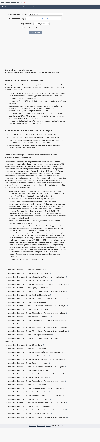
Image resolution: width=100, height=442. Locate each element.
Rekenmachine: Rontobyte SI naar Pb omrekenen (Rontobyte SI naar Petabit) (35, 381)
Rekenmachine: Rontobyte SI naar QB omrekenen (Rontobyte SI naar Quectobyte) (31, 339)
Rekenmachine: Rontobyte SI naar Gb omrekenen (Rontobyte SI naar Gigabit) (34, 367)
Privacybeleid (41, 426)
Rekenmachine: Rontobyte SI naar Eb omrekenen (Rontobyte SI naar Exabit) (34, 388)
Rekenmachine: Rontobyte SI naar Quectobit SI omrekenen (27, 413)
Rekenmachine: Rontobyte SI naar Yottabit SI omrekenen (27, 399)
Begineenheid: (26, 24)
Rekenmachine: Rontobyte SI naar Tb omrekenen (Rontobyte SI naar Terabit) (34, 374)
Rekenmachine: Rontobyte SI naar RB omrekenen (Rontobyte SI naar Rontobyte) (36, 331)
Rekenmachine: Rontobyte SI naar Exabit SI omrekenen (26, 385)
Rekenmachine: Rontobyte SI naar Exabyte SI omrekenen (27, 309)
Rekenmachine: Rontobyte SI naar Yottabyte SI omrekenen (27, 324)
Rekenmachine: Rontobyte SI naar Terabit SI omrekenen (26, 370)
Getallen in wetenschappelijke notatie (36, 28)
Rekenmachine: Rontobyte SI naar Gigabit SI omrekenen (26, 363)
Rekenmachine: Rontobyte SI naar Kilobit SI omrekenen (26, 349)
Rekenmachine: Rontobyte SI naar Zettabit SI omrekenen (27, 392)
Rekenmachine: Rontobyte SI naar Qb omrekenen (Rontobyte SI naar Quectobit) (36, 417)
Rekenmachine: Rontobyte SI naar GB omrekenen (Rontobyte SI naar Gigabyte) (35, 291)
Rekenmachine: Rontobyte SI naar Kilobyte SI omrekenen (27, 273)
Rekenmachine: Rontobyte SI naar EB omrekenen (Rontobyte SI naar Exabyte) (35, 313)
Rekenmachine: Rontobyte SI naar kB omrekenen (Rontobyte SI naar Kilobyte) (35, 277)
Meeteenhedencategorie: (17, 14)
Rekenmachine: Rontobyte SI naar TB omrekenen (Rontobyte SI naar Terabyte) (35, 299)
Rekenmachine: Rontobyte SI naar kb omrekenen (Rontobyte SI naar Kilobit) (34, 352)
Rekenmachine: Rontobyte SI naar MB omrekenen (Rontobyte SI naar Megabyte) (36, 284)
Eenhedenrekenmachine (37, 7)
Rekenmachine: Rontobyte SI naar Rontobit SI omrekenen (27, 406)
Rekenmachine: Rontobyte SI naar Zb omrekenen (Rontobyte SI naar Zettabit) (35, 395)
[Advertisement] (35, 50)
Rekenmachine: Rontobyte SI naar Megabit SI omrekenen (27, 356)
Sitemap (48, 426)
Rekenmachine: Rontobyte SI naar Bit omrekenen (24, 345)
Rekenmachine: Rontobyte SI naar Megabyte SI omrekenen (27, 281)
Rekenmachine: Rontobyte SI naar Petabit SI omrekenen (26, 377)
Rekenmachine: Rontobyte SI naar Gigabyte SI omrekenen (27, 288)
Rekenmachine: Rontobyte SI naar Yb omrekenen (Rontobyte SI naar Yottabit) (35, 403)
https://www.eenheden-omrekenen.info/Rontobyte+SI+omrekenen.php (32, 72)
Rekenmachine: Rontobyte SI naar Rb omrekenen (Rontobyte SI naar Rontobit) (35, 410)
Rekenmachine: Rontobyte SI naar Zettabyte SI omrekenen (27, 317)
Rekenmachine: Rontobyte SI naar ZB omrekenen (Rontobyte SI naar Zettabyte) (36, 320)
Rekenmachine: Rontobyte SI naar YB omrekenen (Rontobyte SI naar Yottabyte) (36, 327)
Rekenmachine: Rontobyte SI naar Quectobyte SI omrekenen (28, 335)
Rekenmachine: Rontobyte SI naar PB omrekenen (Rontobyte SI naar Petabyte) (35, 306)
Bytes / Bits (52, 134)
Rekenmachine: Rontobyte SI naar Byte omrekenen (24, 270)
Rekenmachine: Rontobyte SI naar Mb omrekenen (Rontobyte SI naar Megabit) (35, 359)
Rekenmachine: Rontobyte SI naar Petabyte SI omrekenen (27, 302)
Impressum (32, 426)
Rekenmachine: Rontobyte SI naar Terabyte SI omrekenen (27, 295)
